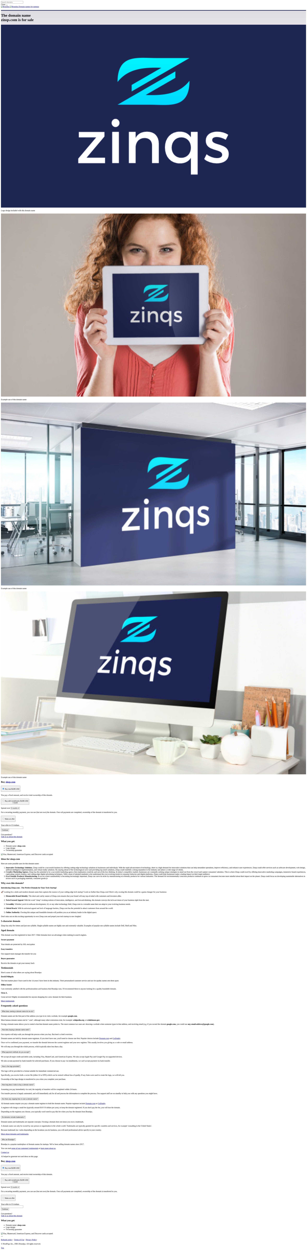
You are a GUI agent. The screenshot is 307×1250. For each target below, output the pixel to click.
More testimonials (7, 1001)
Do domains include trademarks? (13, 1117)
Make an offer (10, 819)
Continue (5, 830)
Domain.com (104, 1038)
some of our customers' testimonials (24, 1148)
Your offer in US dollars (10, 825)
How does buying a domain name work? (16, 1030)
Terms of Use (19, 1240)
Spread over (5, 808)
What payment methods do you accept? (16, 1052)
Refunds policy (6, 1240)
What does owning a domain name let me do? (18, 1011)
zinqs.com (10, 782)
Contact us (5, 1152)
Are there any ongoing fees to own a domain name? (20, 1099)
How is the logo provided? (11, 1066)
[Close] (2, 1236)
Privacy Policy (31, 1240)
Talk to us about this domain (11, 837)
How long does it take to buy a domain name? (18, 1085)
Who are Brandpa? (8, 1139)
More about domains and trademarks (15, 1134)
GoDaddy (116, 1038)
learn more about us (48, 1148)
